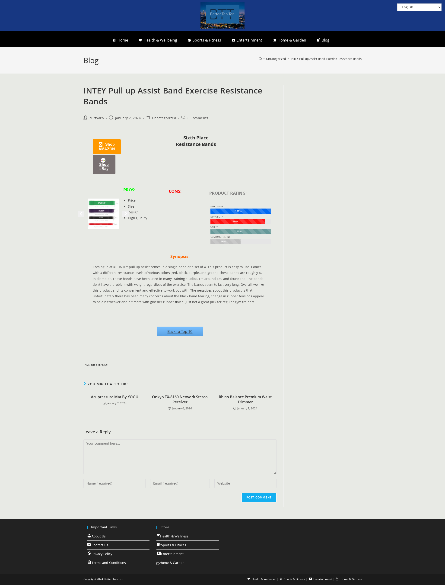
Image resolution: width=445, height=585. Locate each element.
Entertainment (249, 40)
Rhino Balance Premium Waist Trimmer (245, 399)
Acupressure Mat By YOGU (114, 396)
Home (123, 40)
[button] (107, 146)
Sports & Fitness (207, 40)
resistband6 (99, 364)
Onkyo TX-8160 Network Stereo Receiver (180, 399)
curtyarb (97, 118)
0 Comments (198, 118)
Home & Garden (292, 40)
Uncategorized (164, 118)
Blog (325, 40)
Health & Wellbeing (160, 40)
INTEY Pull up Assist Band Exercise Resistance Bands (326, 59)
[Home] (260, 59)
